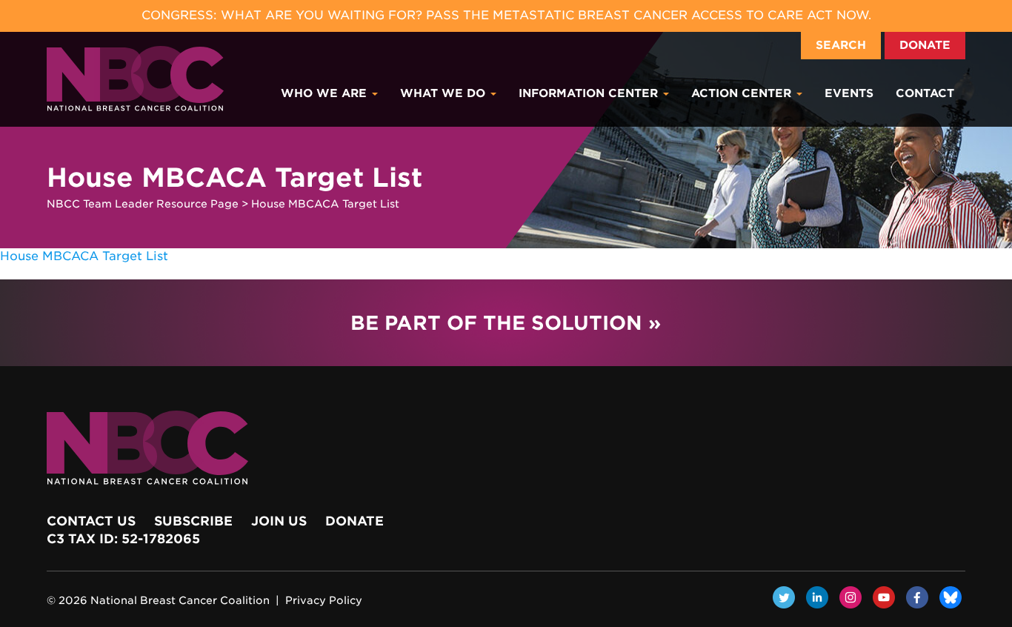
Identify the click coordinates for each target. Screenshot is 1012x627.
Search (841, 45)
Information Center (590, 93)
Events (849, 93)
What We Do (444, 93)
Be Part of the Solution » (505, 322)
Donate (925, 45)
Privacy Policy (323, 600)
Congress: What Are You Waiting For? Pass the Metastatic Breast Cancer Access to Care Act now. (506, 15)
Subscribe (193, 521)
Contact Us (91, 521)
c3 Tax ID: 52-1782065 (123, 538)
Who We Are (325, 93)
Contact (925, 93)
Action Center (743, 93)
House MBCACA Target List (84, 256)
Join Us (279, 521)
